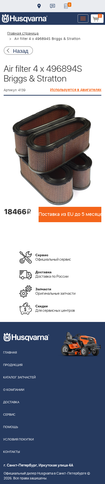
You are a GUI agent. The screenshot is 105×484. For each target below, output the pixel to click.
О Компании (13, 390)
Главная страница (23, 33)
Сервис (9, 414)
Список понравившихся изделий (65, 6)
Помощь (10, 427)
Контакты (52, 6)
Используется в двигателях (75, 90)
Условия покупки (18, 439)
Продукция (12, 365)
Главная (10, 352)
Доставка (39, 6)
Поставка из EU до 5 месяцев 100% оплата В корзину (70, 214)
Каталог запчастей (19, 377)
